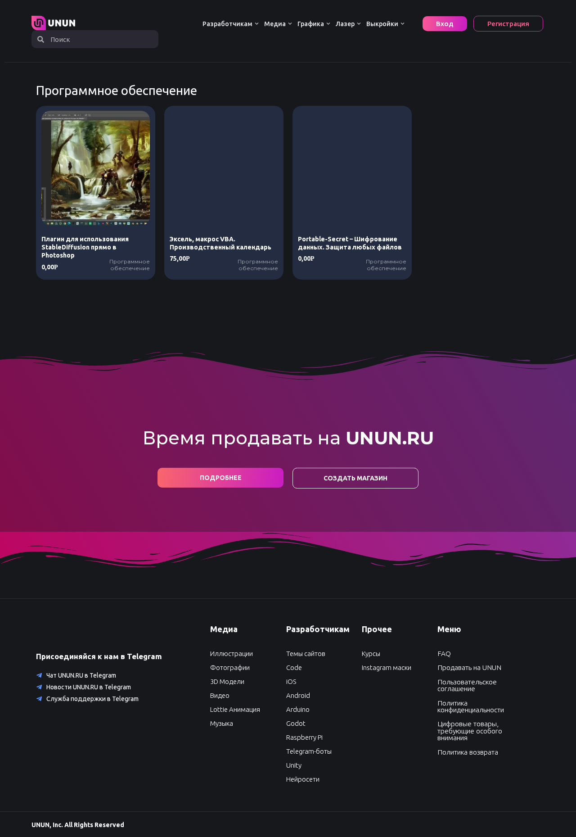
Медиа (275, 23)
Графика (310, 23)
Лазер (345, 23)
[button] (220, 695)
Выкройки (382, 23)
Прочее (377, 628)
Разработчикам (227, 23)
